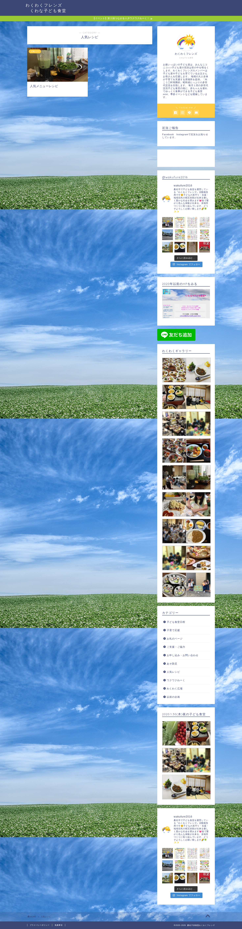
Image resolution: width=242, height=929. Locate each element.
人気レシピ (173, 671)
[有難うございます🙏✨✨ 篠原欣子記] (180, 247)
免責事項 (59, 925)
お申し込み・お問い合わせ (182, 655)
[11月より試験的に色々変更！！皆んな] (192, 222)
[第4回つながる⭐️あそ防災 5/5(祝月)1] (180, 234)
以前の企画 (173, 696)
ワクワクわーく (176, 680)
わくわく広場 (175, 688)
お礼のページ (175, 638)
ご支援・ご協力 (176, 646)
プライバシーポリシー (40, 925)
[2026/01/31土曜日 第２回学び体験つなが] (180, 222)
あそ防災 (172, 663)
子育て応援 (173, 630)
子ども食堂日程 (176, 622)
